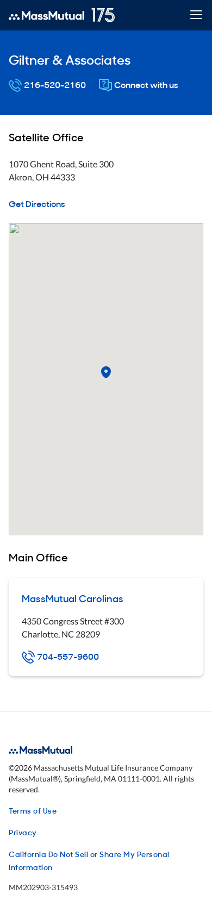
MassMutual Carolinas (72, 598)
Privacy (23, 831)
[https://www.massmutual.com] (62, 15)
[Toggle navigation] (196, 15)
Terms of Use (33, 810)
